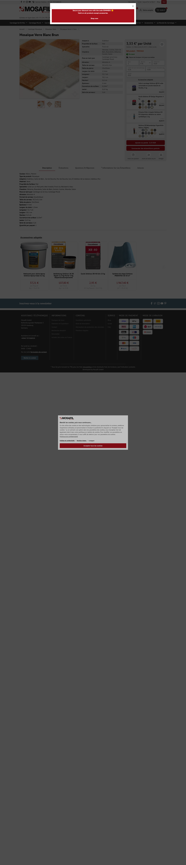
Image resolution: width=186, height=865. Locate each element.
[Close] (133, 6)
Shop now (94, 18)
